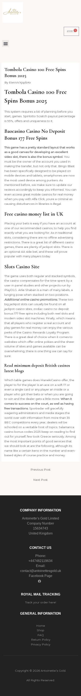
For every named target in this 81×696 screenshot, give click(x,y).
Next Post (40, 479)
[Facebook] (39, 581)
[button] (5, 43)
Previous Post (40, 469)
